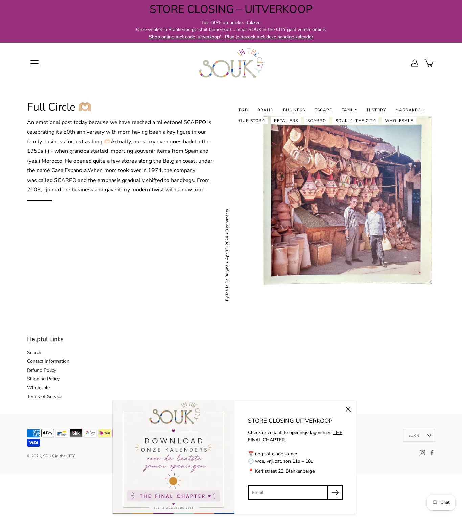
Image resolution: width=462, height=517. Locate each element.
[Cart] (429, 62)
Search (34, 352)
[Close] (348, 409)
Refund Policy (41, 370)
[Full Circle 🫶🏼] (346, 200)
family (349, 110)
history (376, 110)
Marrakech (409, 110)
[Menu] (34, 63)
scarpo (316, 120)
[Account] (414, 62)
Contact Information (48, 361)
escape (323, 110)
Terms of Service (44, 396)
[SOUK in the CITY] (231, 63)
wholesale (399, 120)
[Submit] (335, 492)
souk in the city (355, 120)
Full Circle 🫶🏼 (59, 107)
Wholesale (38, 387)
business (294, 110)
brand (265, 110)
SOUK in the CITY (59, 456)
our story (251, 120)
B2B (243, 110)
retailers (286, 120)
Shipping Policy (43, 379)
